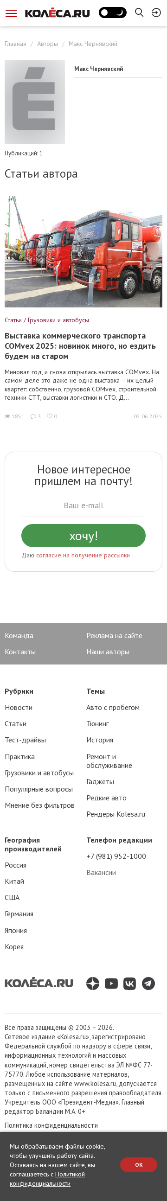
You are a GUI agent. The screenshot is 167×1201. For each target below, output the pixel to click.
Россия (15, 864)
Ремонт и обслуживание (109, 761)
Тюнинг (97, 723)
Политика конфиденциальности (51, 1125)
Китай (14, 881)
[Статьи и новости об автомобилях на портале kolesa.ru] (57, 12)
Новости (18, 707)
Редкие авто (106, 797)
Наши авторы (107, 651)
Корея (14, 946)
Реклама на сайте (114, 635)
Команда (19, 635)
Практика (20, 756)
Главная (15, 43)
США (12, 897)
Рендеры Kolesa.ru (115, 813)
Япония (16, 930)
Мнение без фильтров (40, 805)
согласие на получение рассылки (83, 555)
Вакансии (101, 872)
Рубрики (19, 691)
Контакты (20, 651)
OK (139, 1164)
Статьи (15, 723)
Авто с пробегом (113, 707)
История (99, 739)
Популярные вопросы (39, 788)
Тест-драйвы (25, 739)
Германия (19, 913)
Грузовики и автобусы (39, 772)
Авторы (47, 43)
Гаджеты (100, 781)
